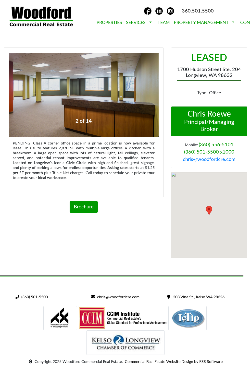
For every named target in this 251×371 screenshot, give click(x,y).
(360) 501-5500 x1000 (209, 152)
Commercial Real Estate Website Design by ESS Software (173, 362)
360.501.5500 (198, 11)
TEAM (164, 23)
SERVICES (137, 23)
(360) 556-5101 (216, 144)
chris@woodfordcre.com (209, 159)
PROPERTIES (109, 23)
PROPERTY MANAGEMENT (202, 23)
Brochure (84, 206)
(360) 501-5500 (33, 297)
